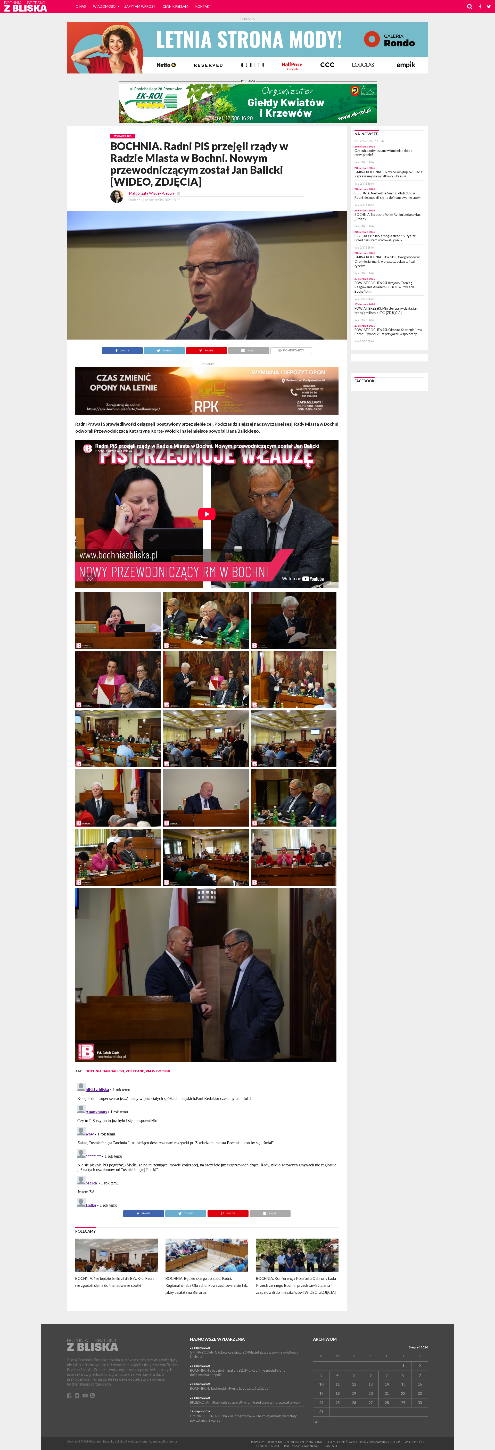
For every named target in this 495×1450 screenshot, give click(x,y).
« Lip (316, 1421)
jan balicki (113, 1071)
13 (370, 1384)
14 (387, 1384)
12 (354, 1384)
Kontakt (203, 6)
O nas (81, 6)
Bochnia (94, 1071)
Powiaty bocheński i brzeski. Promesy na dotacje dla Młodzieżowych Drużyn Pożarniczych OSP (325, 1442)
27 (370, 1402)
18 (337, 1393)
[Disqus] (207, 1145)
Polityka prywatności (301, 1445)
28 (387, 1402)
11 (337, 1384)
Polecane (135, 1071)
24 (321, 1402)
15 (403, 1384)
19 (354, 1393)
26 (354, 1402)
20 (370, 1393)
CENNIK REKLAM (175, 6)
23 (420, 1393)
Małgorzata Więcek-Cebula (151, 193)
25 (337, 1402)
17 (321, 1393)
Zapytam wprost (139, 6)
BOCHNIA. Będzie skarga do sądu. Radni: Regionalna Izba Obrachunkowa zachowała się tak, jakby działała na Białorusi (207, 1285)
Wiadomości (104, 6)
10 (321, 1384)
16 (420, 1384)
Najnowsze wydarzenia (217, 1339)
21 (387, 1393)
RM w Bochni (158, 1071)
